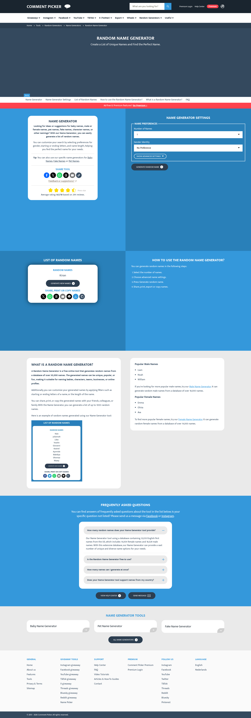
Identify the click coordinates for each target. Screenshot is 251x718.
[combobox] (147, 6)
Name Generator (34, 100)
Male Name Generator (200, 387)
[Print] (69, 296)
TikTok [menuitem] (90, 18)
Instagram (168, 516)
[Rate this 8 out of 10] (69, 190)
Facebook (152, 516)
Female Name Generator (190, 419)
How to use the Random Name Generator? (121, 100)
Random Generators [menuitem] (149, 18)
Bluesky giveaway (68, 693)
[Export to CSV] (75, 296)
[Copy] (82, 296)
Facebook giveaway (69, 670)
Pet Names (74, 161)
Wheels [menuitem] (130, 18)
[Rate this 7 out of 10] (67, 190)
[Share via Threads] (66, 175)
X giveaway (65, 684)
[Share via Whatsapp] (59, 175)
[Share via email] (63, 296)
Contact (98, 684)
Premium (213, 6)
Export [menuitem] (118, 18)
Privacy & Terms (34, 684)
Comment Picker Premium (140, 665)
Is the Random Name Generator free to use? (109, 559)
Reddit (165, 693)
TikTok (164, 684)
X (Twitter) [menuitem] (104, 18)
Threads (166, 688)
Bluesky (165, 698)
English (198, 665)
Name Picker (66, 702)
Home (30, 665)
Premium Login (185, 6)
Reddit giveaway (68, 698)
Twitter (165, 679)
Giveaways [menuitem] (32, 18)
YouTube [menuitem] (77, 18)
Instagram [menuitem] (48, 18)
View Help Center (109, 595)
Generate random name (147, 167)
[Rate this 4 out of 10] (57, 190)
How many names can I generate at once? (108, 569)
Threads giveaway (69, 688)
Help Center (200, 6)
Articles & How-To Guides (106, 679)
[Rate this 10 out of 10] (75, 190)
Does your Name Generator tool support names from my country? (120, 580)
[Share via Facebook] (46, 175)
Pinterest (166, 702)
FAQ (188, 100)
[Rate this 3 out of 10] (55, 190)
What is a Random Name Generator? (164, 100)
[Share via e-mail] (72, 175)
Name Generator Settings (58, 100)
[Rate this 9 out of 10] (72, 190)
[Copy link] (79, 175)
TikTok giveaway (68, 679)
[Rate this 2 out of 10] (52, 190)
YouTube (166, 674)
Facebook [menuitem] (63, 18)
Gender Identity (141, 142)
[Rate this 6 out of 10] (63, 190)
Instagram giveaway (70, 665)
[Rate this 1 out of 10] (49, 190)
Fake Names (59, 161)
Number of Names (143, 129)
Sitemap (31, 688)
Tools (29, 679)
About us (31, 670)
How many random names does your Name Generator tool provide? (121, 530)
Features (31, 674)
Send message (139, 595)
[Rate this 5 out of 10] (61, 190)
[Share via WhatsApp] (50, 296)
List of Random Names (86, 100)
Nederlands (201, 670)
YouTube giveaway (69, 674)
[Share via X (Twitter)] (53, 175)
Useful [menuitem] (168, 18)
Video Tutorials (101, 674)
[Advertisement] (125, 69)
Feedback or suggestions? (61, 181)
